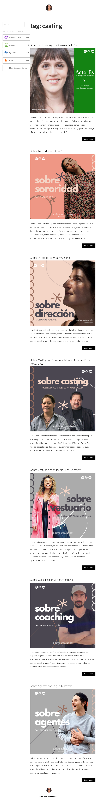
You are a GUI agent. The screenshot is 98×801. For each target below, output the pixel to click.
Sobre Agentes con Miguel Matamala (51, 685)
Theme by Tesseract (47, 796)
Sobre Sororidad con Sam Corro (48, 151)
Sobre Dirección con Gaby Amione (50, 257)
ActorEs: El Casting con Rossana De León (53, 45)
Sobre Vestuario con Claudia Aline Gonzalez (55, 469)
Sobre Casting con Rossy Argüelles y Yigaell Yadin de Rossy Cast (60, 362)
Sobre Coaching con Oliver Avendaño (51, 579)
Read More (88, 139)
